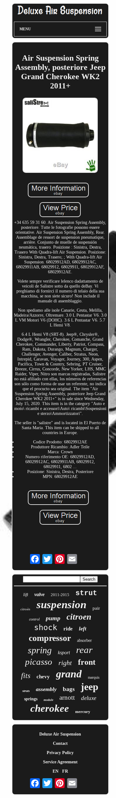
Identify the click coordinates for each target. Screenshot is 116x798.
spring (40, 650)
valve (39, 594)
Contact (60, 743)
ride (68, 629)
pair (96, 608)
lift (25, 594)
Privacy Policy (60, 752)
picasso (38, 662)
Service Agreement (60, 762)
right (65, 663)
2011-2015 (60, 594)
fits (25, 676)
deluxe (88, 698)
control (34, 619)
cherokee (49, 708)
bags (69, 689)
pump (53, 618)
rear (84, 649)
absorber (84, 640)
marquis (94, 677)
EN (55, 771)
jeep (89, 686)
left (82, 628)
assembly (46, 689)
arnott (67, 697)
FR (65, 771)
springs (30, 699)
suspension (61, 605)
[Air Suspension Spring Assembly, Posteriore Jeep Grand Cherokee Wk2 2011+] (60, 136)
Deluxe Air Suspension (60, 734)
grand (69, 674)
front (87, 662)
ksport (64, 652)
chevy (43, 677)
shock (45, 627)
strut (86, 593)
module (48, 700)
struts (26, 691)
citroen (79, 616)
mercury (82, 711)
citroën (25, 609)
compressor (50, 638)
